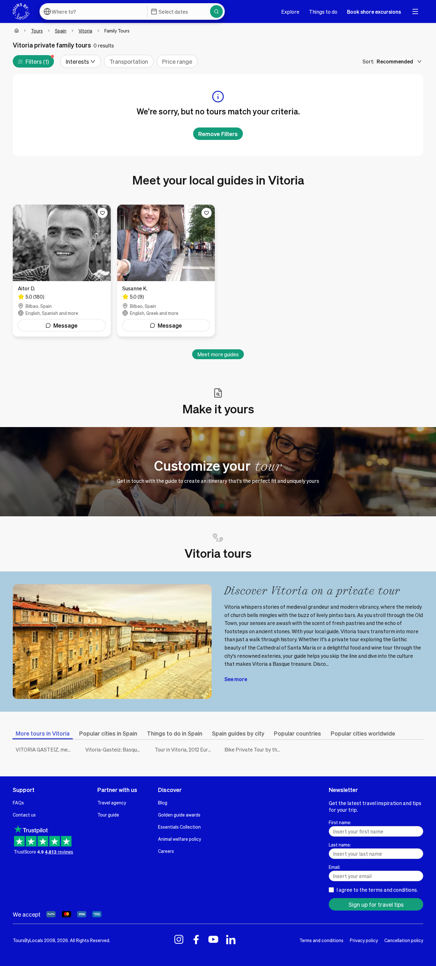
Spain (60, 30)
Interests (77, 61)
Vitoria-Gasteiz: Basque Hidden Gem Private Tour (115, 749)
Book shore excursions (374, 11)
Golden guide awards (179, 814)
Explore (290, 11)
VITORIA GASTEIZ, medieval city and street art (46, 749)
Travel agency (111, 802)
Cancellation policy (403, 940)
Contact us (24, 814)
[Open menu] (415, 11)
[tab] (42, 733)
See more (235, 679)
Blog (162, 802)
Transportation (128, 61)
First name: (340, 822)
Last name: (340, 844)
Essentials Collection (179, 827)
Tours (37, 30)
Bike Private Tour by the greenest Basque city (254, 749)
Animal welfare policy (179, 839)
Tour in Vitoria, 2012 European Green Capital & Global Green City (185, 749)
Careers (166, 851)
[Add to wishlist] (102, 213)
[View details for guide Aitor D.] (62, 271)
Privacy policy (364, 940)
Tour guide (108, 814)
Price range (177, 61)
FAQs (18, 802)
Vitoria (85, 30)
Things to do (323, 11)
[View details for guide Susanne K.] (166, 271)
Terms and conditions (321, 940)
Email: (334, 867)
